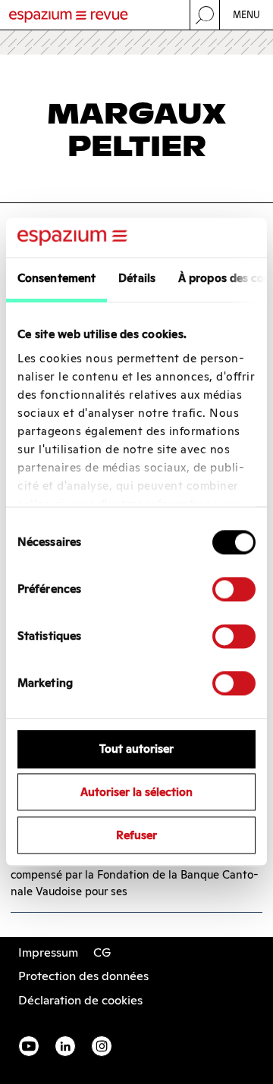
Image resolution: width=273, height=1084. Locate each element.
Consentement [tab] (56, 279)
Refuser (136, 835)
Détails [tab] (136, 279)
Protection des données (83, 976)
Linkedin (65, 1046)
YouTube (28, 1046)
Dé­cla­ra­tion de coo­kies (80, 1000)
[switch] (234, 590)
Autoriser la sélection (136, 792)
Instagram (101, 1046)
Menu (247, 14)
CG (102, 952)
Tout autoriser (136, 749)
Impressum (48, 952)
